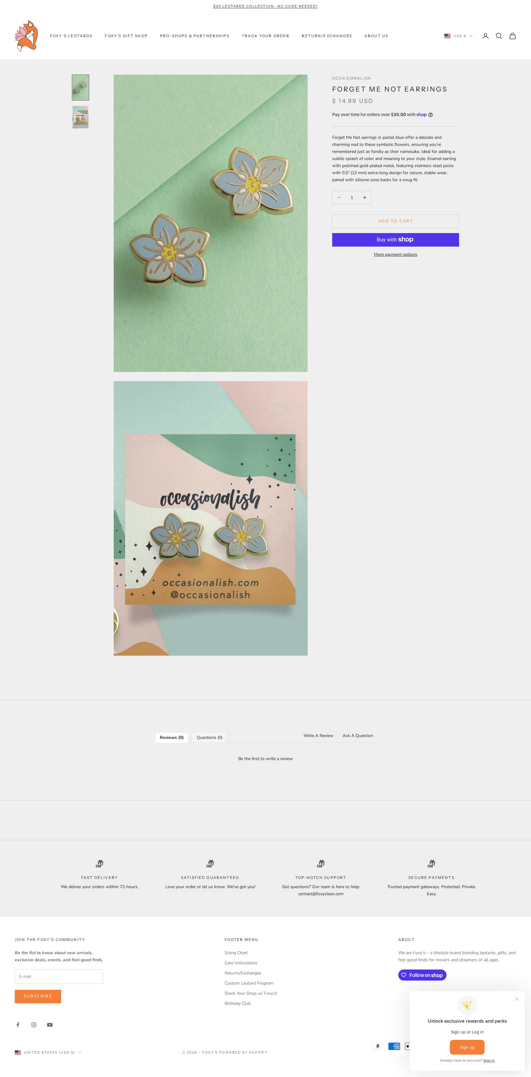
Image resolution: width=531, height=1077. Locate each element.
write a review (279, 759)
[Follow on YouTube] (50, 1025)
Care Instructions (241, 963)
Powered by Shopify (243, 1052)
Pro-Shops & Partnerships (195, 35)
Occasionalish (351, 78)
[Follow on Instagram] (34, 1025)
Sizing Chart (236, 953)
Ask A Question (358, 736)
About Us (376, 35)
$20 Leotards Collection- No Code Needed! (265, 6)
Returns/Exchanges (243, 973)
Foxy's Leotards (71, 35)
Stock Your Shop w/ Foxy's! (251, 993)
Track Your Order (266, 35)
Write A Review (318, 736)
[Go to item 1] (80, 87)
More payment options (395, 254)
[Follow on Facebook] (18, 1025)
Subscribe (38, 996)
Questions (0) (209, 737)
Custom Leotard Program (249, 983)
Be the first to (265, 759)
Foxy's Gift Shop (126, 35)
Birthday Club (238, 1003)
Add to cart (395, 221)
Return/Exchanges (327, 35)
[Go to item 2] (80, 117)
